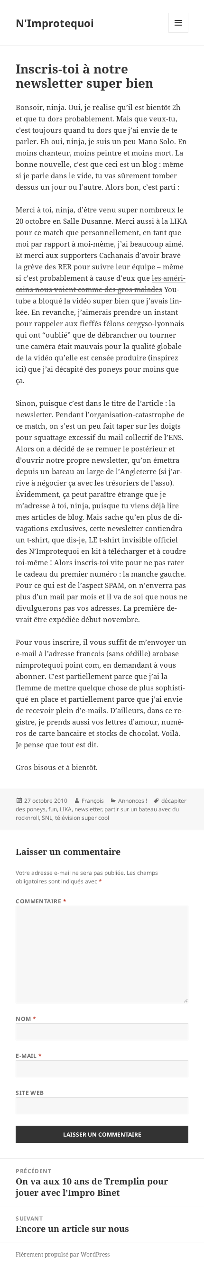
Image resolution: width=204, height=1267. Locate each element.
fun (52, 809)
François (93, 801)
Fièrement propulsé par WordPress (63, 1254)
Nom (26, 1019)
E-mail (29, 1056)
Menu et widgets (178, 32)
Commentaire (41, 901)
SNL (47, 818)
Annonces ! (132, 801)
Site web (30, 1093)
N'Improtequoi (55, 23)
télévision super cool (82, 818)
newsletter (88, 809)
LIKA (66, 809)
